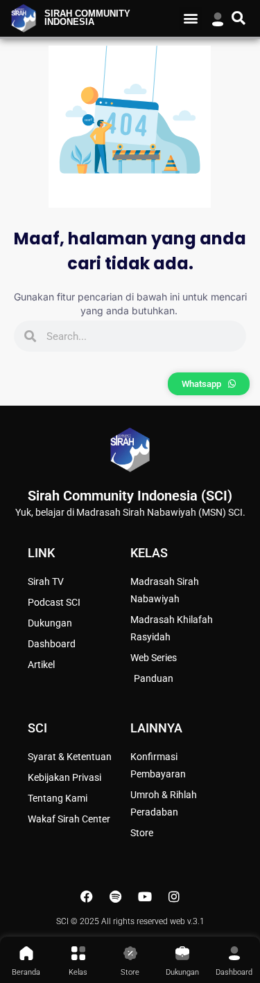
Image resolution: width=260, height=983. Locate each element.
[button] (190, 18)
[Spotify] (116, 896)
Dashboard (234, 972)
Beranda (26, 972)
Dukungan (182, 972)
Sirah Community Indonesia (87, 18)
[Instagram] (174, 896)
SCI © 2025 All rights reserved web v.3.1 (130, 921)
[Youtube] (145, 896)
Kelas (78, 972)
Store (130, 972)
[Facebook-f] (86, 896)
